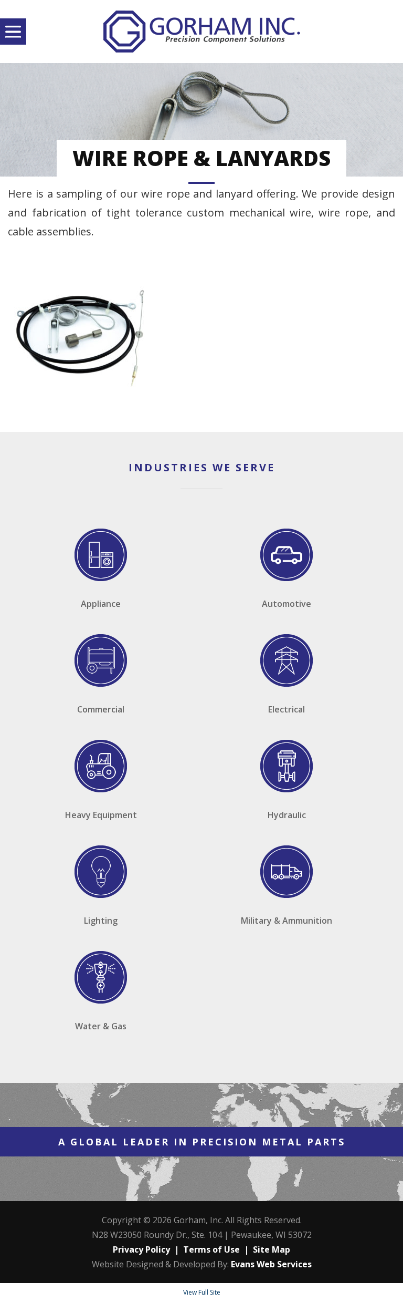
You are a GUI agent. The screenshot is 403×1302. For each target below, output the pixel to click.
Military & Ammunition (286, 920)
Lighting (101, 920)
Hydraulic (287, 815)
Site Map (271, 1249)
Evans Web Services (271, 1264)
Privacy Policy (141, 1249)
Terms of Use (211, 1249)
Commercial (100, 709)
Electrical (286, 709)
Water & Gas (100, 1026)
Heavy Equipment (101, 815)
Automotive (286, 603)
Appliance (101, 603)
